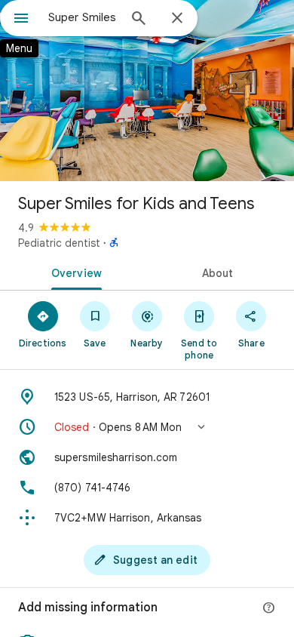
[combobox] (83, 17)
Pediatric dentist (59, 243)
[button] (147, 427)
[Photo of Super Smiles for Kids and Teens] (147, 90)
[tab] (73, 272)
